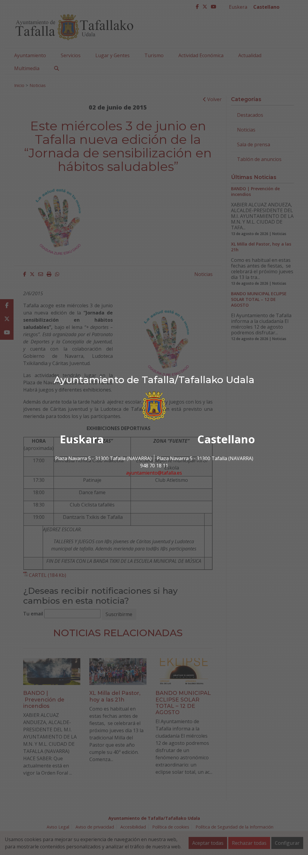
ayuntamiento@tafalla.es (154, 472)
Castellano (226, 439)
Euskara (82, 439)
